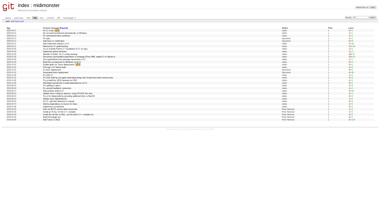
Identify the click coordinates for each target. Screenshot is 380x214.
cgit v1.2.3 (180, 129)
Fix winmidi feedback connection (57, 88)
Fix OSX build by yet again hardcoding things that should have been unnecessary (78, 78)
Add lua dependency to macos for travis (60, 104)
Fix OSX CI (48, 75)
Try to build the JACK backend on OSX (60, 80)
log (35, 18)
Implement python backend (54, 51)
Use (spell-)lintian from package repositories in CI (64, 59)
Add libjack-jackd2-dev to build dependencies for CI (65, 83)
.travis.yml (19, 21)
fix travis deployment (52, 70)
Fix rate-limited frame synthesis (56, 36)
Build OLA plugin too (52, 117)
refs (28, 18)
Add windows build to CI (53, 91)
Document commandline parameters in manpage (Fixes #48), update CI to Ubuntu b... (80, 57)
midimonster (46, 5)
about (8, 18)
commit (50, 18)
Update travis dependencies (55, 99)
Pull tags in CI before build (54, 67)
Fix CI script (48, 30)
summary (18, 18)
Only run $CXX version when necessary (60, 109)
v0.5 (57, 30)
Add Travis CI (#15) (51, 120)
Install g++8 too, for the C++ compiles (59, 112)
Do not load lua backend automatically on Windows (65, 33)
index (23, 5)
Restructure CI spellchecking (55, 46)
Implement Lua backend (53, 107)
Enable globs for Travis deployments (59, 64)
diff (58, 18)
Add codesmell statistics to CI (56, 44)
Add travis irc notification (53, 41)
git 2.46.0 (188, 129)
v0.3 (78, 64)
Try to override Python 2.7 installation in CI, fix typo (65, 49)
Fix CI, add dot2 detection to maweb (58, 101)
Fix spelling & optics (52, 85)
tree (41, 18)
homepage (68, 18)
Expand (63, 28)
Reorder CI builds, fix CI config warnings (60, 54)
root (12, 21)
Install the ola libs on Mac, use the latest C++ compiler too (68, 114)
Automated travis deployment (55, 72)
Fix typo (46, 38)
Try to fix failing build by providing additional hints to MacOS (69, 96)
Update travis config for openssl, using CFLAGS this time (67, 93)
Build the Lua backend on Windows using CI (62, 62)
